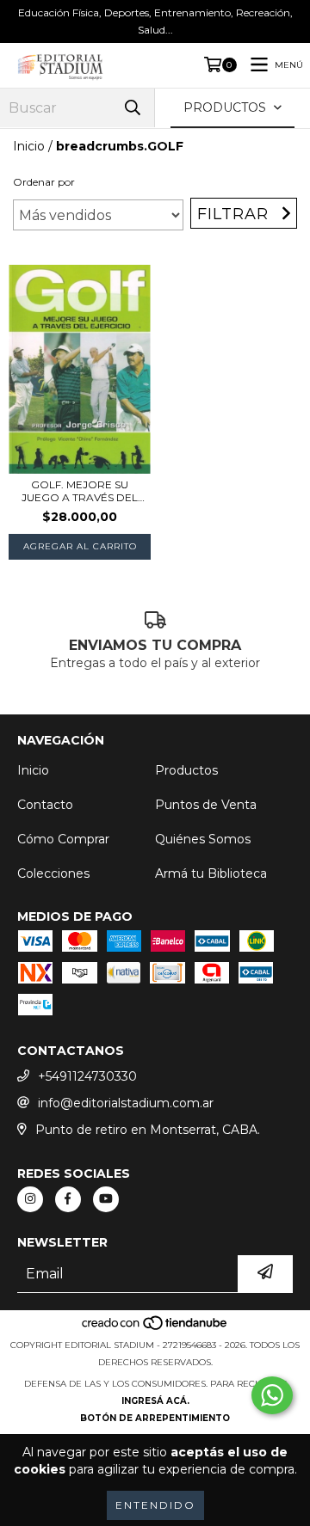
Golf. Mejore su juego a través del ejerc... (80, 491)
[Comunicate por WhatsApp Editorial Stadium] (272, 1395)
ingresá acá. (155, 1400)
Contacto (45, 804)
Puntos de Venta (206, 804)
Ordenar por (44, 181)
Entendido (155, 1504)
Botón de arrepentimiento (155, 1418)
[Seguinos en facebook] (68, 1199)
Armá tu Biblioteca (211, 873)
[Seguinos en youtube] (106, 1199)
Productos (186, 770)
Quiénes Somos (203, 839)
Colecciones (53, 873)
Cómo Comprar (63, 839)
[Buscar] (132, 108)
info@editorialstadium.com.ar (126, 1103)
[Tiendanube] (155, 1327)
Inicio (29, 146)
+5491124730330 (87, 1076)
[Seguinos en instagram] (30, 1199)
